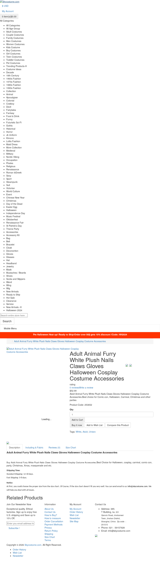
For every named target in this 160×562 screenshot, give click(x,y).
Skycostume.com (33, 544)
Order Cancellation (54, 521)
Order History (76, 511)
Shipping (49, 533)
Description (14, 447)
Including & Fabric (34, 447)
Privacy (48, 527)
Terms (48, 540)
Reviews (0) (54, 447)
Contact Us (50, 511)
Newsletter (75, 518)
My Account (75, 508)
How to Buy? (51, 515)
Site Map (74, 521)
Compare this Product (118, 425)
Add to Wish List (94, 425)
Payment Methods (53, 524)
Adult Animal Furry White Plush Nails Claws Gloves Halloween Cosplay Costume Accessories (60, 341)
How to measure (53, 518)
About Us (49, 508)
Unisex (92, 431)
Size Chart (71, 447)
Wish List (74, 515)
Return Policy (51, 530)
